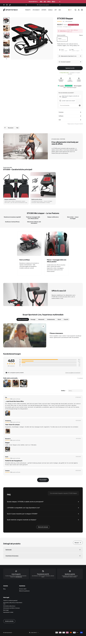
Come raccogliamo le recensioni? (72, 372)
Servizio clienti (22, 589)
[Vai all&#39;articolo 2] (6, 28)
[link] (29, 244)
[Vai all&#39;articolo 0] (6, 20)
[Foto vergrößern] (7, 413)
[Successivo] (59, 4)
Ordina (63, 390)
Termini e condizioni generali (10, 600)
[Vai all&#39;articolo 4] (6, 43)
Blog (4, 589)
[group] (16, 188)
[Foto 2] (15, 383)
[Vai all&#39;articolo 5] (6, 51)
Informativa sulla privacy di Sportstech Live (12, 603)
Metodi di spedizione (24, 591)
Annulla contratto (9, 621)
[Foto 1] (7, 383)
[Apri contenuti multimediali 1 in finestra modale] (32, 38)
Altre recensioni (43, 480)
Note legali (6, 610)
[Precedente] (26, 4)
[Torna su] (5, 127)
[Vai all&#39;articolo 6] (6, 58)
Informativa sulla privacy (9, 606)
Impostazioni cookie (8, 612)
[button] (70, 96)
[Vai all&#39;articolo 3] (6, 35)
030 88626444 (19, 576)
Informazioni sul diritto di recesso (11, 608)
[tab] (22, 319)
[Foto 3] (23, 383)
